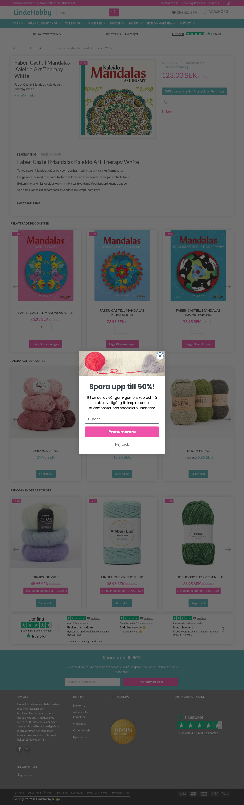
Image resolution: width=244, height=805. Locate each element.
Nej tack (122, 444)
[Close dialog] (160, 356)
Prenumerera (122, 431)
